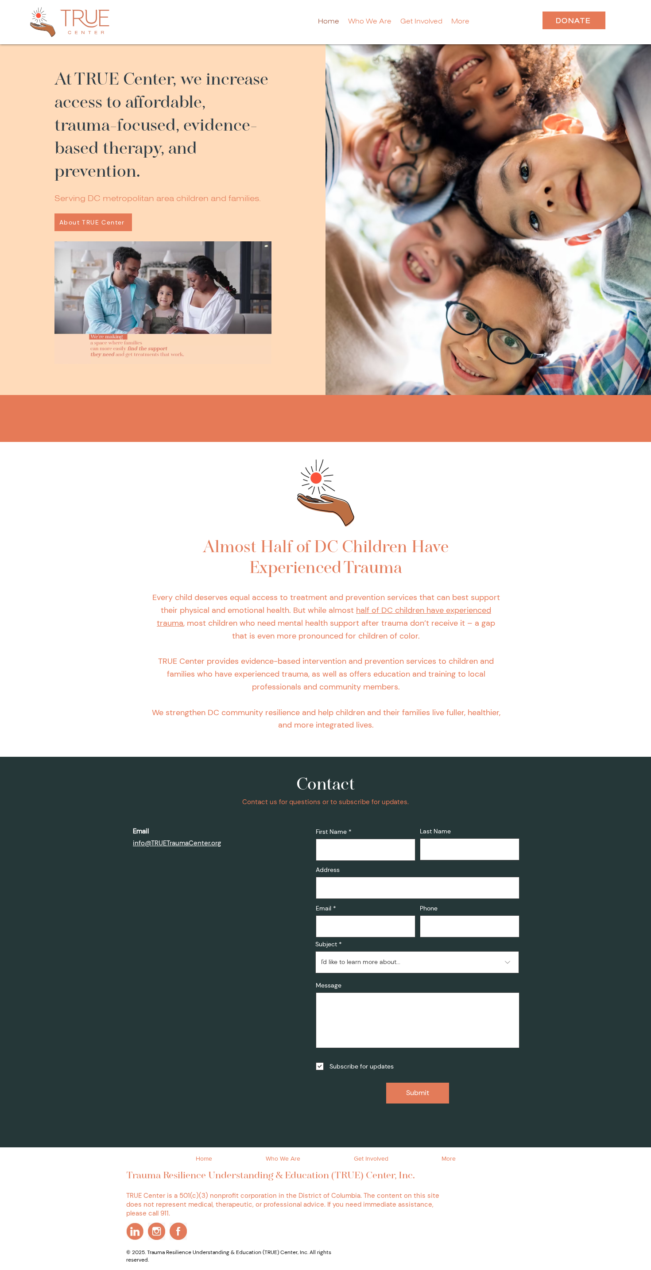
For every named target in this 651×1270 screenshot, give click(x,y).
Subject (326, 944)
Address (328, 870)
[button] (460, 21)
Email (323, 908)
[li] (134, 1231)
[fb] (178, 1231)
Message (328, 985)
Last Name (435, 831)
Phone (429, 908)
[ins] (156, 1231)
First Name (331, 832)
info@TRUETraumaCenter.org (177, 843)
